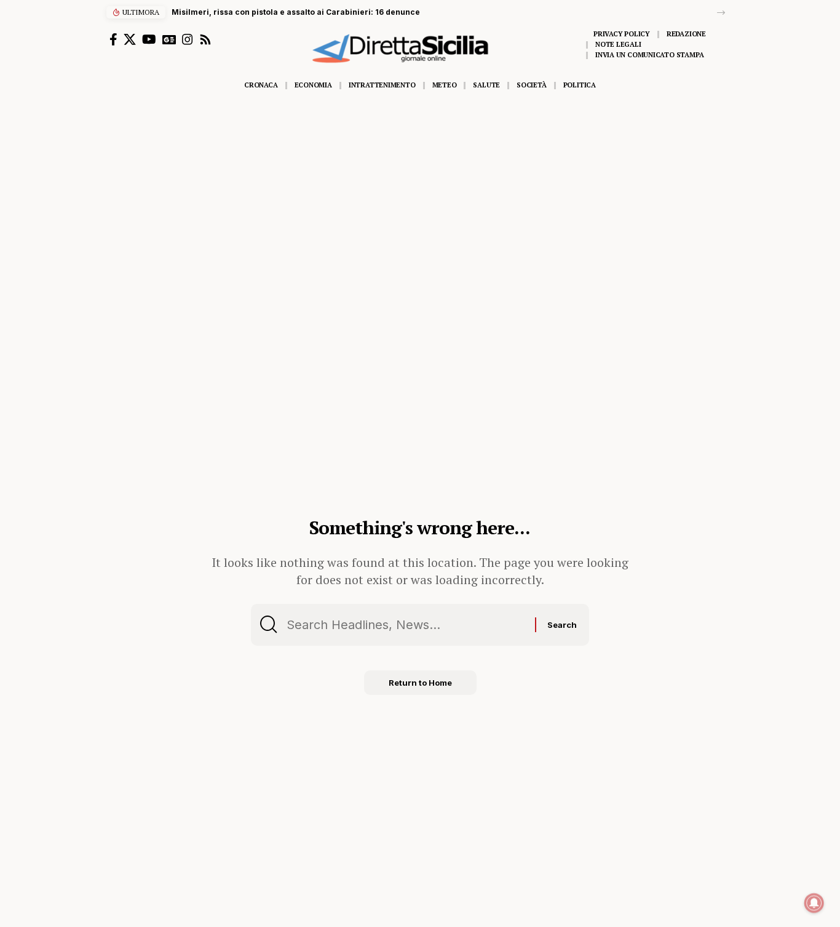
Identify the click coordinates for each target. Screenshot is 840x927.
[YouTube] (149, 39)
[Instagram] (187, 39)
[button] (721, 13)
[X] (130, 39)
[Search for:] (406, 625)
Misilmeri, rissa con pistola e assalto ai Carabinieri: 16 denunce (296, 12)
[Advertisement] (420, 189)
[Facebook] (113, 39)
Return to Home (420, 683)
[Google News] (169, 39)
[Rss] (205, 39)
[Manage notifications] (814, 903)
